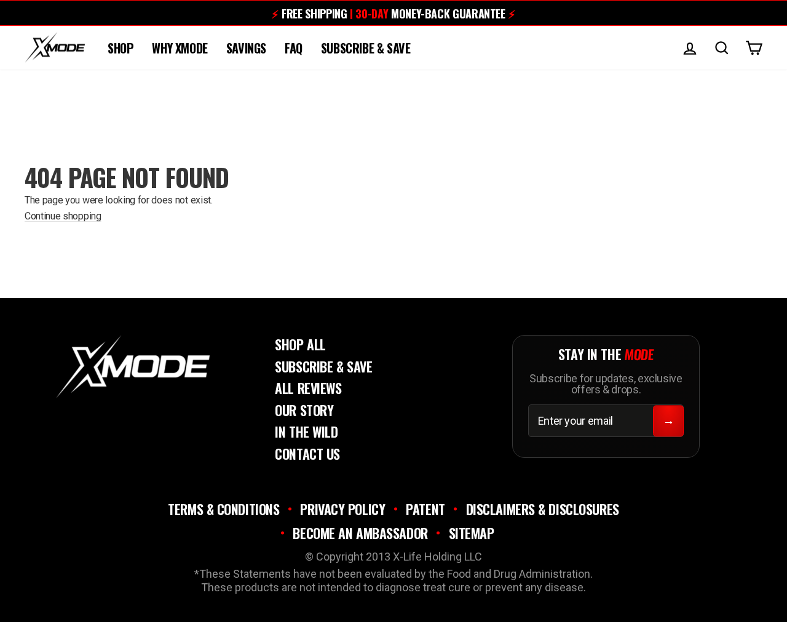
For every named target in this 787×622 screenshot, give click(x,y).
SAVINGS (246, 48)
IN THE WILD (306, 431)
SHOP (120, 48)
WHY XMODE (179, 48)
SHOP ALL (300, 344)
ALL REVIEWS (308, 388)
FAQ (294, 48)
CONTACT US (307, 453)
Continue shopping (63, 216)
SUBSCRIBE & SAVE (366, 48)
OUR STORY (304, 410)
